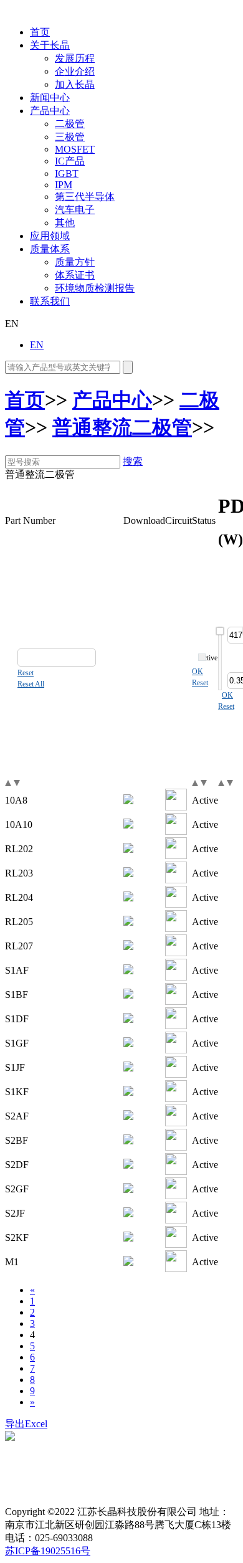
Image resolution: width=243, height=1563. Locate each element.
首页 (40, 32)
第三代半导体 (85, 196)
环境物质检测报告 (95, 288)
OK (197, 671)
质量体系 (50, 249)
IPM (63, 184)
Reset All (30, 684)
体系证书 (75, 275)
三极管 (70, 136)
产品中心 (50, 110)
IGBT (67, 173)
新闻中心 (50, 97)
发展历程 (75, 58)
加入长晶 (75, 84)
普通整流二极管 (122, 427)
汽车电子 (75, 209)
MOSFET (75, 149)
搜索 (133, 461)
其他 (65, 222)
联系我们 (50, 301)
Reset (25, 672)
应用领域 (50, 235)
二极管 (70, 123)
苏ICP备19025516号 (47, 1551)
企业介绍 (75, 71)
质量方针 (75, 262)
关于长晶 (50, 45)
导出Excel (26, 1423)
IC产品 (70, 161)
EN (37, 345)
